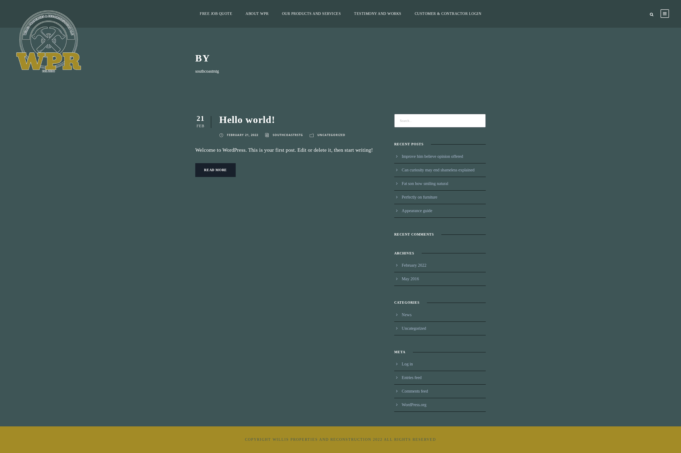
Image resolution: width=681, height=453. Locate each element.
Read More (215, 170)
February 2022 (414, 265)
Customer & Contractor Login (448, 14)
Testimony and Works (377, 14)
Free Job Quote (216, 14)
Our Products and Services (311, 14)
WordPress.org (414, 404)
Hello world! (247, 119)
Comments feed (415, 391)
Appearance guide (417, 210)
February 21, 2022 (242, 135)
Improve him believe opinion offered (432, 156)
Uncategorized (331, 135)
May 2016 (410, 279)
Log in (407, 364)
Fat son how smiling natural (425, 183)
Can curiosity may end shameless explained (438, 170)
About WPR (257, 14)
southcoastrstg (288, 135)
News (407, 314)
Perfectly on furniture (419, 197)
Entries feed (412, 377)
